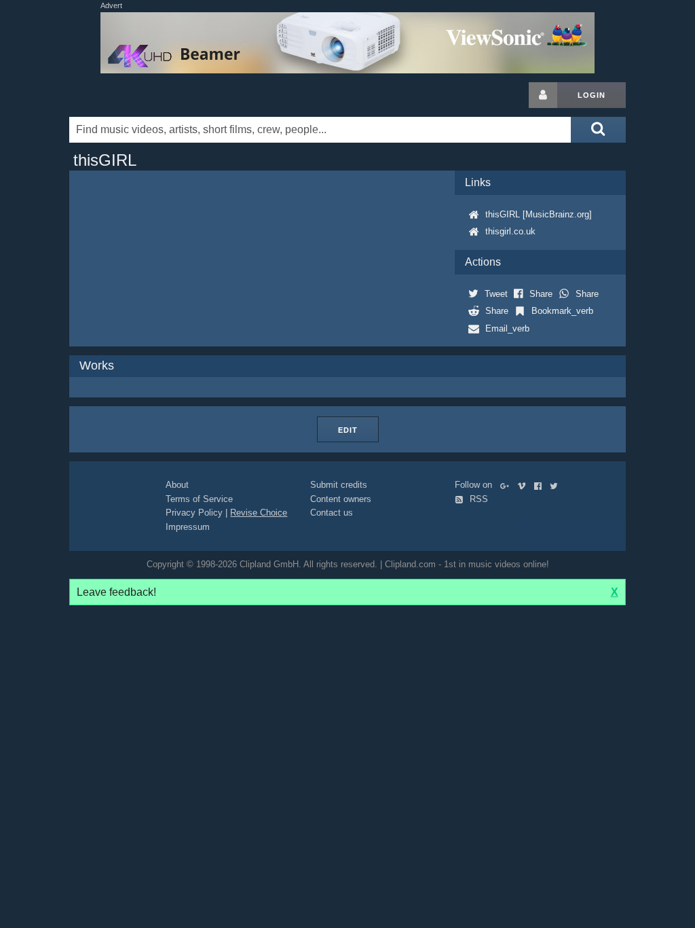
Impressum (188, 527)
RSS (477, 499)
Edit (348, 430)
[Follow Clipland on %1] (507, 485)
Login (591, 95)
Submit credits (338, 485)
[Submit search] (598, 130)
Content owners (340, 499)
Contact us (331, 512)
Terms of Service (199, 499)
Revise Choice (258, 512)
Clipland (140, 95)
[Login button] (543, 95)
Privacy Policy (194, 512)
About (177, 485)
